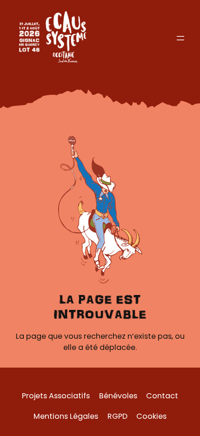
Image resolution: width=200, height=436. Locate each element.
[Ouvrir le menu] (180, 38)
